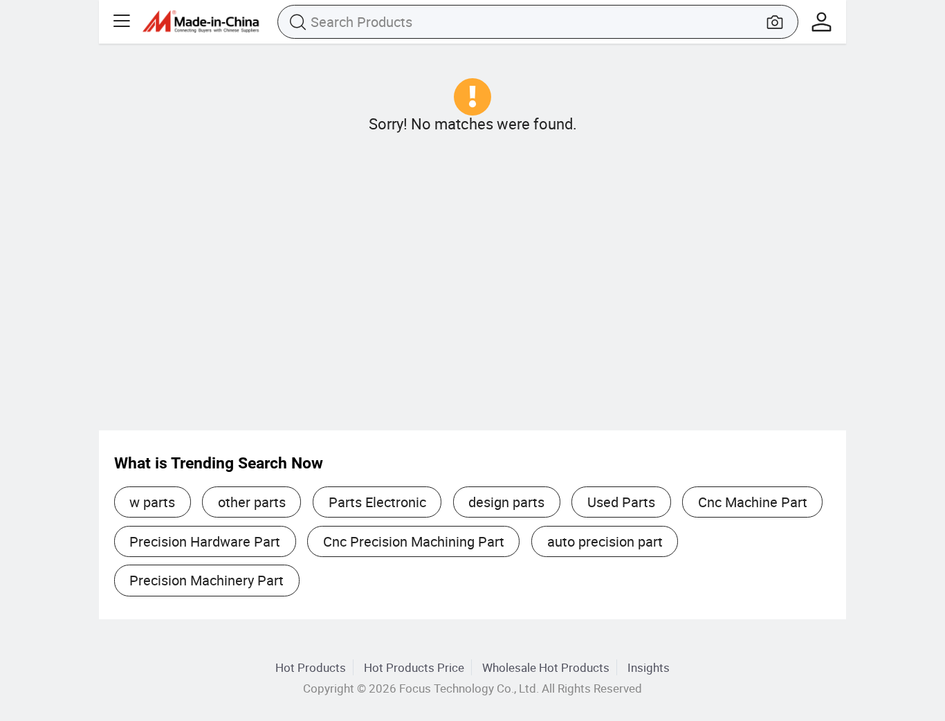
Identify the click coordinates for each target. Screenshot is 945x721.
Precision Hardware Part (204, 541)
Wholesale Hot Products (545, 667)
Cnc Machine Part (752, 502)
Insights (648, 667)
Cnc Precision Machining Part (413, 541)
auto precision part (605, 541)
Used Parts (621, 502)
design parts (506, 502)
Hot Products (310, 667)
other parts (252, 502)
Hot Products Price (414, 667)
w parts (152, 502)
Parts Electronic (377, 502)
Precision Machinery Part (206, 580)
